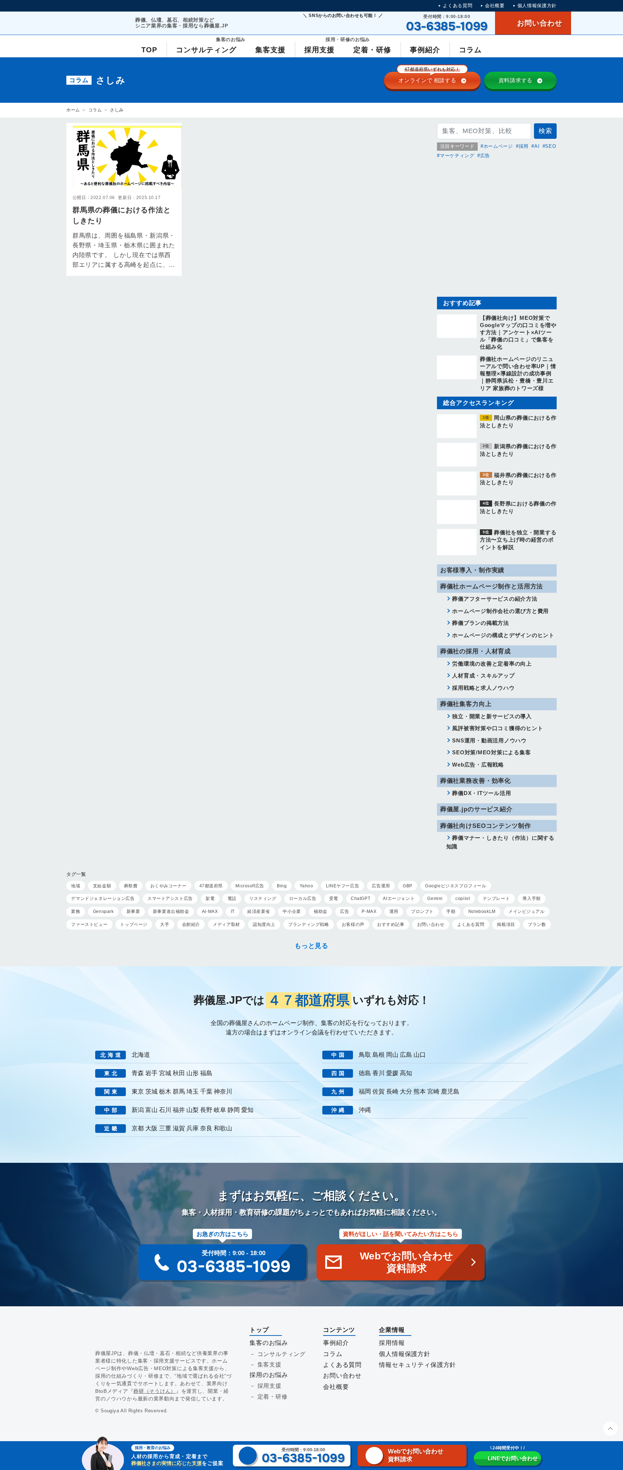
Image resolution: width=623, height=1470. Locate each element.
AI (536, 146)
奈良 (206, 1128)
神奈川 (223, 1091)
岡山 (392, 1054)
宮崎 (433, 1091)
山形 (192, 1073)
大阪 (151, 1128)
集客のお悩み (268, 1342)
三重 (165, 1128)
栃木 (165, 1091)
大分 (406, 1091)
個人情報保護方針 (537, 5)
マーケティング (457, 155)
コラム (95, 109)
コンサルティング (281, 1354)
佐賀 (378, 1091)
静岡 (233, 1110)
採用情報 (392, 1342)
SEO (550, 146)
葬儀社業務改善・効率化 (475, 780)
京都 (138, 1128)
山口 (420, 1054)
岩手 (151, 1073)
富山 (151, 1110)
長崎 (392, 1091)
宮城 (165, 1073)
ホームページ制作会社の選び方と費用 (500, 611)
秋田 (179, 1073)
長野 (206, 1110)
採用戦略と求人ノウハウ (483, 688)
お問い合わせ (342, 1375)
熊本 (420, 1091)
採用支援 (269, 1386)
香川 (378, 1073)
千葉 (206, 1091)
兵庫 (192, 1128)
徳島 (365, 1073)
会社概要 (495, 5)
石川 (165, 1110)
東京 (138, 1091)
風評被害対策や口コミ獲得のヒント (497, 728)
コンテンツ (339, 1329)
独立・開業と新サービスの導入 (492, 716)
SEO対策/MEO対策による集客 (491, 752)
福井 (179, 1110)
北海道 (141, 1054)
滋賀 (179, 1128)
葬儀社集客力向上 (466, 704)
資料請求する (516, 80)
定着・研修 (272, 1397)
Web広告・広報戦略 (478, 765)
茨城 (151, 1091)
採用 (524, 146)
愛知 (247, 1110)
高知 (406, 1073)
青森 (138, 1073)
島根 (378, 1054)
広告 (485, 155)
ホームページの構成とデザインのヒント (503, 635)
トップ (259, 1329)
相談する (429, 78)
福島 (206, 1073)
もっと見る (311, 945)
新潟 (138, 1110)
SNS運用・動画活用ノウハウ (489, 740)
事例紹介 (336, 1342)
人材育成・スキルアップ (483, 675)
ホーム (73, 109)
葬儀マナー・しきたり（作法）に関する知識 (500, 842)
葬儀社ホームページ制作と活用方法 (491, 586)
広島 (406, 1054)
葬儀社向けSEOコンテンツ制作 (485, 825)
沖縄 (365, 1110)
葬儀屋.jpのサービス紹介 (476, 809)
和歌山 (223, 1128)
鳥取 (365, 1054)
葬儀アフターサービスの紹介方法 (494, 599)
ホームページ (498, 146)
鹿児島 (450, 1091)
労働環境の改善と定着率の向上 (492, 664)
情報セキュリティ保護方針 (417, 1364)
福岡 (365, 1091)
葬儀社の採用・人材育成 (475, 651)
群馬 (179, 1091)
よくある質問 (457, 5)
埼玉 (192, 1091)
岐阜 (220, 1110)
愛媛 (392, 1073)
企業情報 (392, 1329)
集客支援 (269, 1364)
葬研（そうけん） (154, 1391)
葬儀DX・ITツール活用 (481, 793)
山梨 (192, 1110)
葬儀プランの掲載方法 (480, 623)
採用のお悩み (268, 1375)
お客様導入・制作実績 (472, 570)
